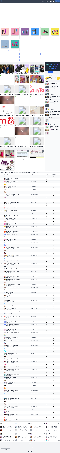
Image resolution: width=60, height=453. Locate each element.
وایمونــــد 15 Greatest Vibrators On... (11, 218)
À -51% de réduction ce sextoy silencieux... (13, 268)
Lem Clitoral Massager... (10, 183)
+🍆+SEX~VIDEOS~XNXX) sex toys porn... (12, 287)
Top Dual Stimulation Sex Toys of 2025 (12, 215)
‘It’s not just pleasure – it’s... (10, 292)
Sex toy (43, 1)
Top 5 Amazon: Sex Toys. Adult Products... (12, 247)
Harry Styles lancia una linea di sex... (12, 356)
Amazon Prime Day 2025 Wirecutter (11, 234)
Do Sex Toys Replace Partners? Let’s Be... (12, 250)
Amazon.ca (8, 303)
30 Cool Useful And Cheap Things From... (12, 398)
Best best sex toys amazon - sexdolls (12, 236)
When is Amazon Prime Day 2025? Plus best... (13, 342)
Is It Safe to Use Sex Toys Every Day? (12, 178)
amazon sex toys (5, 60)
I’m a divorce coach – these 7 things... (12, 181)
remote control (8, 420)
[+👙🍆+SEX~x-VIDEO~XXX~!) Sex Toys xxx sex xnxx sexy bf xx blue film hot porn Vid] (47, 130)
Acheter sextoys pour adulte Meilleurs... (12, 340)
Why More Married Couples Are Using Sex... (13, 414)
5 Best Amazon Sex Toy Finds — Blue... (12, 395)
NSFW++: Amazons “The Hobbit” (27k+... (12, 258)
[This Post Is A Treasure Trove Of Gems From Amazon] (47, 94)
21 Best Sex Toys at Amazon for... (11, 329)
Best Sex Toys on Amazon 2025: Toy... (12, 300)
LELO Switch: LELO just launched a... (12, 186)
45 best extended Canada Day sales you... (12, 289)
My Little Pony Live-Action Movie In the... (12, 337)
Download (57, 1)
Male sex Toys (35, 37)
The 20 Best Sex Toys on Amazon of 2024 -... (13, 297)
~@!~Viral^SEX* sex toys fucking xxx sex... (12, 263)
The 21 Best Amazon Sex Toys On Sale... (12, 242)
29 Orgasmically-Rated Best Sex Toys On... (12, 199)
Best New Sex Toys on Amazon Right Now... (13, 279)
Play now (58, 78)
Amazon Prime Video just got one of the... (12, 358)
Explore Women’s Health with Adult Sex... (12, 348)
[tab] (2, 25)
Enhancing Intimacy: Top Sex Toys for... (12, 295)
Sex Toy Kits (5, 49)
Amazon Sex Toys (52, 84)
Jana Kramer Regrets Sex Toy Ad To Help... (12, 276)
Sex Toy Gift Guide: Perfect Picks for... (12, 353)
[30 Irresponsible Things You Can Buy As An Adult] (47, 84)
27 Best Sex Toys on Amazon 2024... (11, 377)
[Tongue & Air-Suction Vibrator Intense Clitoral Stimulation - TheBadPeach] (47, 87)
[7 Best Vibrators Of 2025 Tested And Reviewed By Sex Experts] (47, 124)
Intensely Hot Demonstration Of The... (12, 205)
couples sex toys (8, 296)
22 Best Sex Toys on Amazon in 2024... (12, 403)
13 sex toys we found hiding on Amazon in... (13, 244)
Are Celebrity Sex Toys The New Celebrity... (13, 202)
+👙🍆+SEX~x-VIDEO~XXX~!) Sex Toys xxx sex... (13, 379)
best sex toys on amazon (25, 60)
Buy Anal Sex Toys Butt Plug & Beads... (12, 189)
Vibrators (4, 37)
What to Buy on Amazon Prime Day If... (12, 260)
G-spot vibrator (8, 306)
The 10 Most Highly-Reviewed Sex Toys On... (13, 350)
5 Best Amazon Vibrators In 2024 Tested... (12, 321)
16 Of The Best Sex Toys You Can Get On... (12, 191)
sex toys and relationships (10, 251)
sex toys (7, 367)
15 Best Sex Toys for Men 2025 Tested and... (13, 231)
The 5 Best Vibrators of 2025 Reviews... (12, 210)
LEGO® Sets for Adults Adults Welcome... (12, 313)
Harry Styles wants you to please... (11, 239)
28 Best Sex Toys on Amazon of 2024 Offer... (13, 197)
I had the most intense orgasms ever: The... (13, 228)
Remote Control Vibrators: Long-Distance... (13, 419)
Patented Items (14, 49)
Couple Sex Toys (45, 37)
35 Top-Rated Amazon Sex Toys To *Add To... (13, 401)
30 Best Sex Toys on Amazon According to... (13, 223)
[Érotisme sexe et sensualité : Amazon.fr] (47, 120)
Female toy (52, 1)
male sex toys (33, 266)
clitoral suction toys (9, 309)
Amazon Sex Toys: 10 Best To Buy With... (12, 369)
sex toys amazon (15, 60)
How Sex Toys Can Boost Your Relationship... (13, 366)
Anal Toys (25, 37)
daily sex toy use (8, 179)
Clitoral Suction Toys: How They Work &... (12, 308)
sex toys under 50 (9, 383)
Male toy (47, 1)
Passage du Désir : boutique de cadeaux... (13, 332)
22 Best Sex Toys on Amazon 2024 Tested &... (13, 316)
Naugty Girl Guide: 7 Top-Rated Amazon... (12, 281)
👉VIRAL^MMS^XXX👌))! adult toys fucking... (13, 255)
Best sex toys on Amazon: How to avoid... (12, 345)
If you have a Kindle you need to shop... (12, 409)
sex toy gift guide (9, 354)
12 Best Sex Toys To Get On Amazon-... (12, 226)
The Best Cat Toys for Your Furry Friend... (12, 390)
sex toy (6, 449)
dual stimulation (8, 216)
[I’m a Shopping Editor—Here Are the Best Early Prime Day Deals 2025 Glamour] (47, 97)
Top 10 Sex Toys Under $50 (10, 382)
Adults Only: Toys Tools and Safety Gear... (12, 324)
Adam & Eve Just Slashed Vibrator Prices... (12, 411)
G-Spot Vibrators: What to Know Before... (12, 305)
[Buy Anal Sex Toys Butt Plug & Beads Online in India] (47, 133)
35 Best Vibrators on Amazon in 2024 (12, 252)
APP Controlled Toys (55, 37)
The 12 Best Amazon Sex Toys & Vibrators (12, 194)
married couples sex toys (10, 415)
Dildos (15, 37)
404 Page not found (5, 3)
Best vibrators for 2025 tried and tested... (12, 374)
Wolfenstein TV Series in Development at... (13, 385)
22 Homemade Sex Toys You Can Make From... (13, 284)
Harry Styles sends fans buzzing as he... (12, 271)
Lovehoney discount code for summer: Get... (13, 387)
